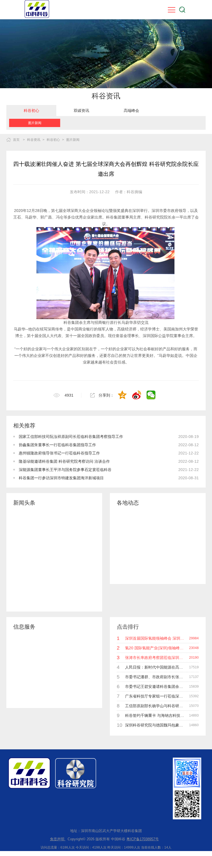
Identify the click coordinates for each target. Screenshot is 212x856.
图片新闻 (34, 123)
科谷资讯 (33, 140)
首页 (16, 140)
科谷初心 (31, 110)
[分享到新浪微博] (137, 395)
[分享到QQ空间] (123, 395)
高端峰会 (131, 110)
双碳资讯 (81, 110)
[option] (31, 110)
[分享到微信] (152, 395)
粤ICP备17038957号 (142, 839)
